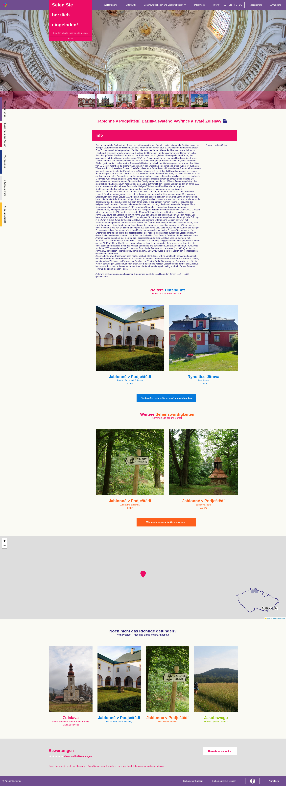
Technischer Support (193, 781)
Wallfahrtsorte (110, 5)
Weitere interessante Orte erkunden (166, 522)
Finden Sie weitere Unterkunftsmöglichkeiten (166, 398)
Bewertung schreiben (220, 751)
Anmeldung (275, 5)
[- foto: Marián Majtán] (143, 100)
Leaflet (268, 618)
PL (235, 5)
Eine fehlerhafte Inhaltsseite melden (70, 33)
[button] (143, 574)
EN (230, 5)
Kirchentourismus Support (224, 781)
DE (240, 5)
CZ (225, 5)
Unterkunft (131, 5)
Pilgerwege (199, 5)
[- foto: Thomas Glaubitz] (124, 100)
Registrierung (255, 5)
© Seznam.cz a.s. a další (278, 618)
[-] (86, 100)
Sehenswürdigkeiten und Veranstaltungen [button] (164, 5)
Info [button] (215, 5)
